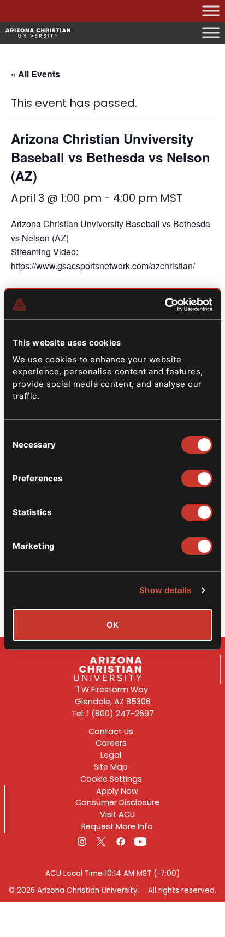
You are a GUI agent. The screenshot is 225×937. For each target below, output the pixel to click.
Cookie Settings (111, 778)
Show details (165, 590)
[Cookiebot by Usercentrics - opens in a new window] (164, 305)
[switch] (196, 478)
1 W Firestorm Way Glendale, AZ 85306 (113, 695)
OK (112, 625)
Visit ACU (117, 814)
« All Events (35, 74)
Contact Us (110, 731)
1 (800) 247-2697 (120, 713)
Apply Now (117, 790)
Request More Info (117, 826)
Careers (111, 742)
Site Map (111, 766)
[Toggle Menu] (211, 10)
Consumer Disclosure (117, 802)
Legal (110, 754)
